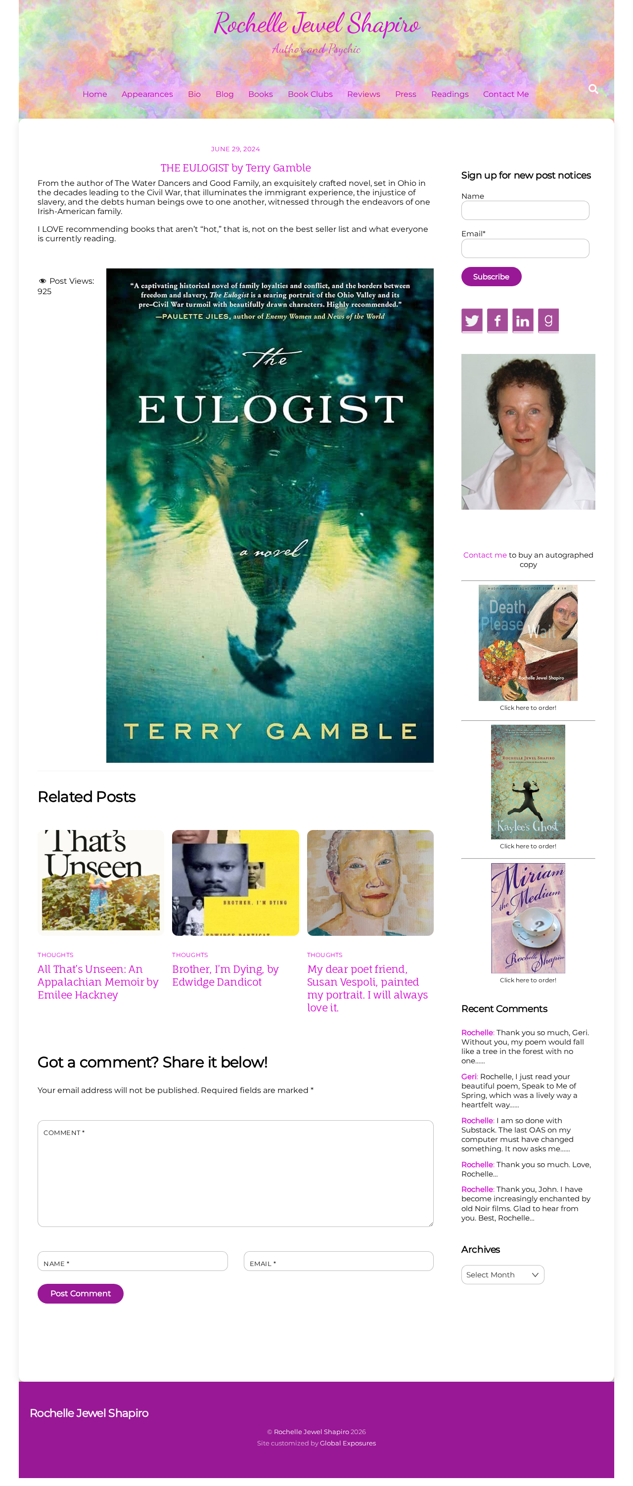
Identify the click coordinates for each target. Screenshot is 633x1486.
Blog (225, 94)
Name (56, 1263)
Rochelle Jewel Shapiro (311, 1432)
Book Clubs (310, 94)
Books (260, 94)
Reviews (363, 94)
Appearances (147, 94)
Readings (450, 94)
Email (263, 1263)
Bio (194, 94)
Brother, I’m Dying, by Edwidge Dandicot (225, 975)
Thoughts (55, 955)
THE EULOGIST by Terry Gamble (236, 167)
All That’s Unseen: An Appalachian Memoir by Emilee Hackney (98, 981)
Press (405, 94)
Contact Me (506, 94)
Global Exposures (348, 1443)
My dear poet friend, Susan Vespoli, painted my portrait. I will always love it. (367, 988)
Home (95, 94)
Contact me (485, 555)
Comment (64, 1132)
